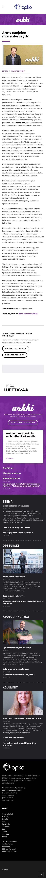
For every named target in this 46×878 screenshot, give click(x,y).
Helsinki (5, 817)
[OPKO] (23, 6)
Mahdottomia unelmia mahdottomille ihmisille (20, 435)
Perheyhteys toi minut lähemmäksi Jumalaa (19, 744)
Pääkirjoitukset (18, 71)
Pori (3, 829)
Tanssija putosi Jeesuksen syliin (18, 533)
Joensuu (5, 834)
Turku (4, 832)
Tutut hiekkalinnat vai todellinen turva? (22, 718)
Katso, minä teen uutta (14, 576)
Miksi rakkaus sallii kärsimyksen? (18, 674)
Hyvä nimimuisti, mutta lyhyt (17, 647)
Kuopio (5, 819)
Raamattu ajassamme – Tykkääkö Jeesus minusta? (23, 602)
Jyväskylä (6, 824)
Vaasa (4, 837)
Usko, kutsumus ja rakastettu (17, 527)
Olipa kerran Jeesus (12, 473)
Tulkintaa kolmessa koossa (16, 669)
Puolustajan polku (9, 851)
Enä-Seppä (6, 846)
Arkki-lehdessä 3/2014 (28, 314)
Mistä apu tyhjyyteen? (13, 737)
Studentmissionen (9, 841)
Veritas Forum (7, 844)
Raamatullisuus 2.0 (11, 478)
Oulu (4, 822)
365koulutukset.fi (9, 849)
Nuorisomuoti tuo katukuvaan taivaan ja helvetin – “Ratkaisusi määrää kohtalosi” (21, 485)
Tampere (5, 827)
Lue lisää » (10, 459)
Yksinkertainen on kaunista (16, 506)
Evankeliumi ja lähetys (13, 596)
